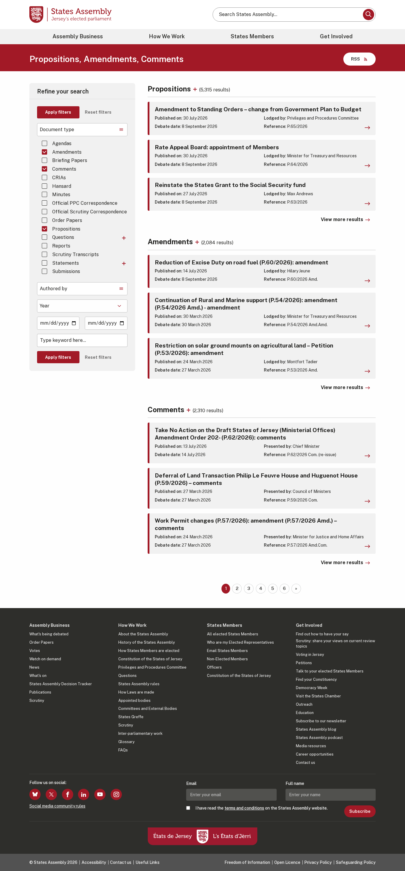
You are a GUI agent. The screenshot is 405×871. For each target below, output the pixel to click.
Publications (40, 692)
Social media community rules (57, 806)
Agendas (61, 143)
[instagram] (116, 794)
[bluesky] (35, 794)
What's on (38, 675)
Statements (65, 263)
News (34, 667)
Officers (214, 667)
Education (305, 712)
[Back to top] (390, 850)
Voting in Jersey (310, 654)
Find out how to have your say (322, 634)
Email (191, 783)
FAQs (123, 750)
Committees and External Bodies (147, 708)
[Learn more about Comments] (189, 409)
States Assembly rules (139, 684)
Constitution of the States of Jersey (150, 659)
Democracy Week (311, 688)
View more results (342, 219)
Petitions (304, 663)
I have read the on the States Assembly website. (261, 808)
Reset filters (98, 112)
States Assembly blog (316, 729)
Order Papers (67, 220)
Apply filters (58, 112)
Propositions (66, 229)
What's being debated (48, 634)
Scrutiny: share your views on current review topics (335, 643)
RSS (355, 58)
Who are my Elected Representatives (240, 642)
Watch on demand (45, 659)
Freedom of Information (247, 862)
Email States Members (227, 650)
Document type (57, 129)
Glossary (126, 742)
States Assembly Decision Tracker (60, 684)
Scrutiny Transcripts (75, 254)
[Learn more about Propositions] (195, 89)
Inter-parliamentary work (140, 733)
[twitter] (51, 794)
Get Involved (336, 36)
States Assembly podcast (319, 737)
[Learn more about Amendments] (197, 241)
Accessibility (94, 862)
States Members (252, 36)
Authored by (53, 288)
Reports (61, 246)
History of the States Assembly (146, 642)
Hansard (61, 186)
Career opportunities (315, 754)
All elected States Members (232, 634)
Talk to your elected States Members (329, 671)
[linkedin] (83, 794)
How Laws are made (136, 692)
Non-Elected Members (227, 659)
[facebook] (67, 794)
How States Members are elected (148, 650)
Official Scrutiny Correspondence (89, 212)
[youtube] (100, 794)
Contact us (305, 762)
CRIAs (59, 177)
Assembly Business (77, 36)
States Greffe (130, 717)
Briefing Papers (69, 160)
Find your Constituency (316, 679)
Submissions (66, 271)
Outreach (304, 704)
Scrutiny (36, 700)
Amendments (67, 152)
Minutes (61, 194)
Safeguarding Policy (356, 862)
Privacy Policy (318, 862)
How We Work (167, 36)
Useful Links (147, 862)
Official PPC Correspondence (84, 203)
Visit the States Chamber (318, 696)
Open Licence (287, 862)
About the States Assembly (143, 634)
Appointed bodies (134, 700)
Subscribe (359, 811)
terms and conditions (244, 808)
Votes (34, 650)
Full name (295, 783)
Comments (64, 169)
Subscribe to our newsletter (321, 721)
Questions (63, 237)
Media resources (311, 746)
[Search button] (368, 14)
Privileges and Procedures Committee (152, 667)
